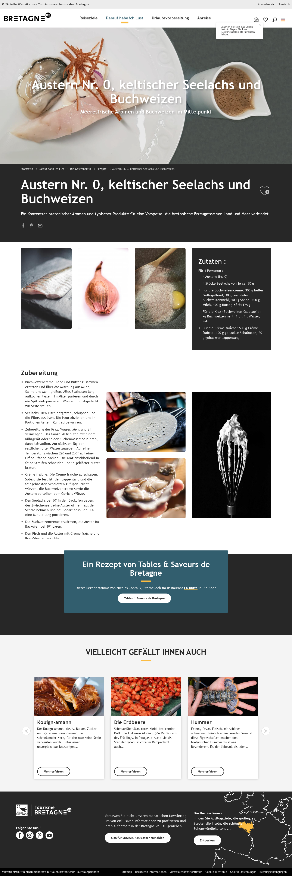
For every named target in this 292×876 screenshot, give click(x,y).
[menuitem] (27, 18)
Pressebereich (267, 4)
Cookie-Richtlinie (216, 871)
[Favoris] (266, 20)
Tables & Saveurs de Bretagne (144, 598)
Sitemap (127, 871)
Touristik (284, 4)
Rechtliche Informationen (151, 871)
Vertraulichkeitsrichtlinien (186, 871)
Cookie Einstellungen (243, 871)
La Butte (191, 588)
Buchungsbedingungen (273, 871)
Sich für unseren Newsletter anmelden (137, 838)
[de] (283, 19)
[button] (275, 20)
